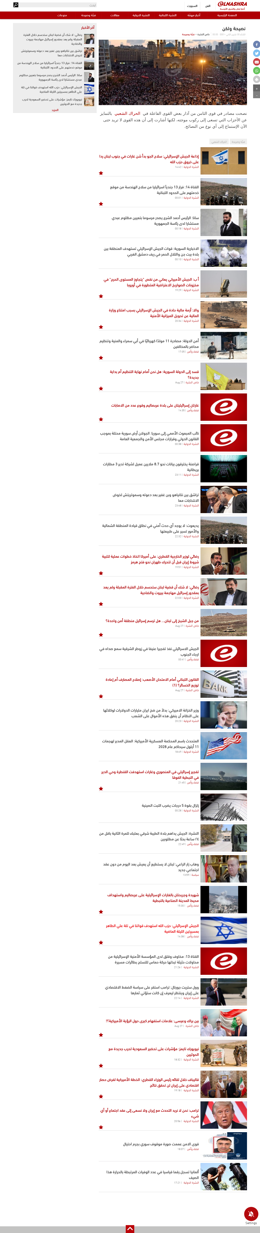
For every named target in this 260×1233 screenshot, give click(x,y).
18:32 (177, 1059)
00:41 (181, 659)
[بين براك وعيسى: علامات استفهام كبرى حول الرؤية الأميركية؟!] (223, 1022)
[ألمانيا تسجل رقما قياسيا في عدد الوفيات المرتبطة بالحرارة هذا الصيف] (223, 1176)
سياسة (195, 874)
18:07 (181, 1149)
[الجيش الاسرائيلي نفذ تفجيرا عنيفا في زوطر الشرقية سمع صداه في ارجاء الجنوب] (223, 653)
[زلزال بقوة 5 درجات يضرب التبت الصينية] (223, 807)
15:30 (181, 905)
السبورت (192, 5)
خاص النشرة (192, 382)
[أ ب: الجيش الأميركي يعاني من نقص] (223, 284)
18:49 (178, 751)
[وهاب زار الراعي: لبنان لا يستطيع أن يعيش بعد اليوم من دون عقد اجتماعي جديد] (223, 868)
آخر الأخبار (87, 27)
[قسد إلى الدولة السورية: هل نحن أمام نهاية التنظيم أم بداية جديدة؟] (223, 376)
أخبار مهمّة (193, 15)
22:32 (178, 536)
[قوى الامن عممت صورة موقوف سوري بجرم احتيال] (223, 1145)
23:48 (178, 505)
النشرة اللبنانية (168, 15)
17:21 (177, 1182)
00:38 (178, 444)
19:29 (178, 290)
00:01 (178, 197)
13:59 (186, 875)
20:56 (177, 1121)
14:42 (178, 167)
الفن (207, 5)
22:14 (177, 998)
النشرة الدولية (141, 15)
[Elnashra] (232, 3)
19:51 (178, 567)
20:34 (178, 321)
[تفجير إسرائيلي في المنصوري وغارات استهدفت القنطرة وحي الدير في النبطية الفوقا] (223, 776)
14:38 (181, 936)
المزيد (55, 109)
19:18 (177, 1090)
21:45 (181, 782)
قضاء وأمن (193, 351)
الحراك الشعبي (127, 113)
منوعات (62, 15)
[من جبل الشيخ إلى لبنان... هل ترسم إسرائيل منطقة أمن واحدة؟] (223, 622)
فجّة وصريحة (88, 15)
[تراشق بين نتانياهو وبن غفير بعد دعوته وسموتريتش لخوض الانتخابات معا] (223, 499)
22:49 (181, 844)
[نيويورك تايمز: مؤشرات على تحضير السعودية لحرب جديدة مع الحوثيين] (223, 1053)
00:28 (178, 810)
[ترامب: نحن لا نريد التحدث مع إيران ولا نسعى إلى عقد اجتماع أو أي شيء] (223, 1115)
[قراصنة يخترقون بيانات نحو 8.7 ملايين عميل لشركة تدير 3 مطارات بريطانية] (223, 468)
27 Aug (179, 382)
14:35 (181, 410)
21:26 (177, 967)
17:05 (181, 351)
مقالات (114, 15)
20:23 (178, 721)
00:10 (178, 259)
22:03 (178, 598)
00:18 (178, 228)
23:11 (178, 474)
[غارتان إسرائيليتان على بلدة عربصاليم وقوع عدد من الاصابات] (223, 407)
